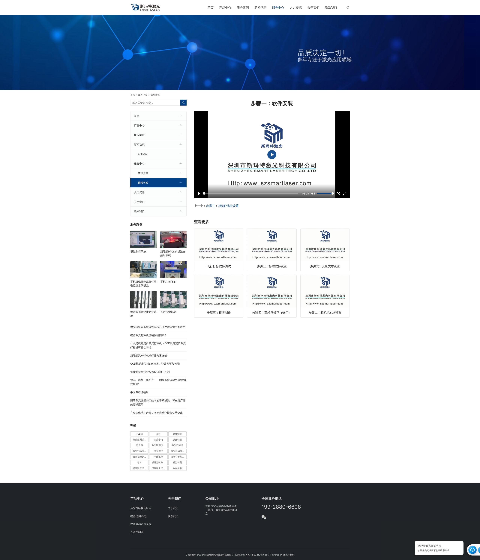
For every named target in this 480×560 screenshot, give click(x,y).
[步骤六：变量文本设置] (325, 250)
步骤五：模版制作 (219, 312)
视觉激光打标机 (140, 468)
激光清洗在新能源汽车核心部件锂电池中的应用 (157, 326)
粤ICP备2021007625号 (257, 554)
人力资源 (296, 7)
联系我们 (331, 7)
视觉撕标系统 (138, 251)
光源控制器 (136, 531)
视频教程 (143, 182)
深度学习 (158, 439)
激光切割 (177, 439)
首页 (211, 7)
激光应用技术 (158, 445)
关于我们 (313, 7)
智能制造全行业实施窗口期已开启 (150, 371)
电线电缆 (158, 456)
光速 (158, 433)
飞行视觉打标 (168, 311)
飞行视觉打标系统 (159, 468)
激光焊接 (158, 451)
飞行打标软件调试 (219, 266)
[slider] (250, 193)
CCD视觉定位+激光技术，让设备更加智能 (155, 363)
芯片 (139, 462)
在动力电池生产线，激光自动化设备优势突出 (156, 412)
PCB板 (139, 433)
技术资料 (143, 173)
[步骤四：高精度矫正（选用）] (271, 296)
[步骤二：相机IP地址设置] (325, 296)
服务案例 (243, 7)
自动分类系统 (177, 456)
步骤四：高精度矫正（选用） (271, 312)
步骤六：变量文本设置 (325, 266)
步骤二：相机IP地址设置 (222, 206)
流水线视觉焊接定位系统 (143, 313)
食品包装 (177, 468)
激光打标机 (177, 445)
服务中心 (278, 7)
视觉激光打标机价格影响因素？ (148, 335)
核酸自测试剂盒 (140, 439)
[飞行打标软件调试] (218, 250)
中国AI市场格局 (139, 392)
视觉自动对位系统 (140, 524)
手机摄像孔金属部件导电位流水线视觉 (143, 283)
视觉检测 (177, 462)
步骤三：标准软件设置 (272, 266)
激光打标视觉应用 (140, 508)
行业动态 (143, 154)
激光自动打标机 (179, 451)
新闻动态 (260, 7)
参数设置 (177, 433)
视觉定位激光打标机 (159, 462)
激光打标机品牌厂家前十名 (140, 451)
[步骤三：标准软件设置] (271, 250)
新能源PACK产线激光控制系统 (172, 253)
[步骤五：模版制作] (218, 296)
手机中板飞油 (168, 281)
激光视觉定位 (139, 456)
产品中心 (225, 7)
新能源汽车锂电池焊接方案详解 (148, 355)
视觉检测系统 (138, 516)
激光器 (139, 445)
